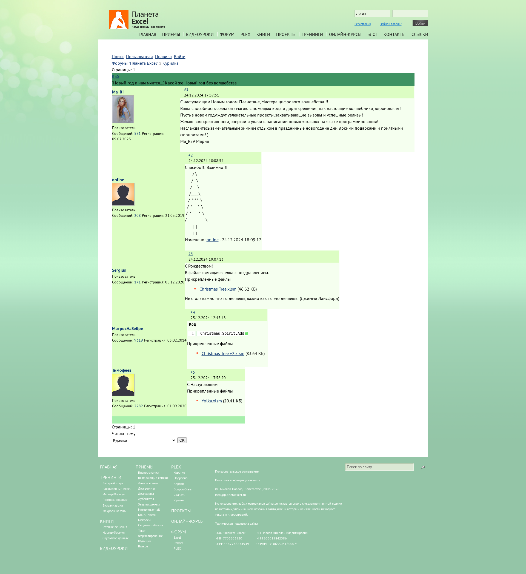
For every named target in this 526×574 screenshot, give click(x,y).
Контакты (394, 34)
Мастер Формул (113, 494)
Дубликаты (146, 499)
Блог (372, 34)
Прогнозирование (114, 500)
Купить (179, 500)
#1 (186, 89)
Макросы (144, 520)
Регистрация (363, 23)
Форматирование (150, 536)
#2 (190, 155)
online (118, 180)
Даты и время (148, 483)
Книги (263, 34)
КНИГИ (107, 521)
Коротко (179, 472)
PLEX (245, 34)
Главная (147, 34)
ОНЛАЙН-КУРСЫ (187, 521)
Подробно (180, 478)
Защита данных (149, 504)
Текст (141, 530)
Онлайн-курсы (345, 34)
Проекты (286, 34)
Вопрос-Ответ (183, 489)
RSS (115, 76)
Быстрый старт (112, 483)
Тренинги (312, 34)
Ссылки (419, 34)
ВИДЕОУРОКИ (114, 548)
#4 (193, 312)
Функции (144, 541)
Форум (227, 34)
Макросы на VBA (114, 511)
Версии (179, 484)
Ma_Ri (118, 92)
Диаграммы (146, 488)
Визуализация (112, 505)
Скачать (179, 495)
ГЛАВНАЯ (109, 467)
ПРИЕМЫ (144, 467)
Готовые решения (114, 527)
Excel (177, 537)
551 (137, 133)
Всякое (143, 546)
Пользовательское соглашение (237, 471)
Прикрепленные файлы (208, 279)
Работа (179, 543)
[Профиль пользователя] (123, 121)
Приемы (171, 34)
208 (137, 215)
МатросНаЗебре (127, 328)
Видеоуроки (200, 34)
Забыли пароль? (391, 23)
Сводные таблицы (151, 525)
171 (137, 282)
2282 (138, 405)
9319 (138, 340)
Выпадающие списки (153, 478)
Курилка (170, 63)
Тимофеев (122, 370)
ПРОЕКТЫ (181, 510)
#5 (193, 372)
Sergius (119, 270)
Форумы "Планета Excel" (135, 63)
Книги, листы (147, 515)
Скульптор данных (115, 538)
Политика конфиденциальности (238, 480)
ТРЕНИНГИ (110, 477)
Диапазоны (146, 493)
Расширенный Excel (116, 489)
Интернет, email (149, 509)
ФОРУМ (178, 532)
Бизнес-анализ (148, 472)
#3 (190, 253)
